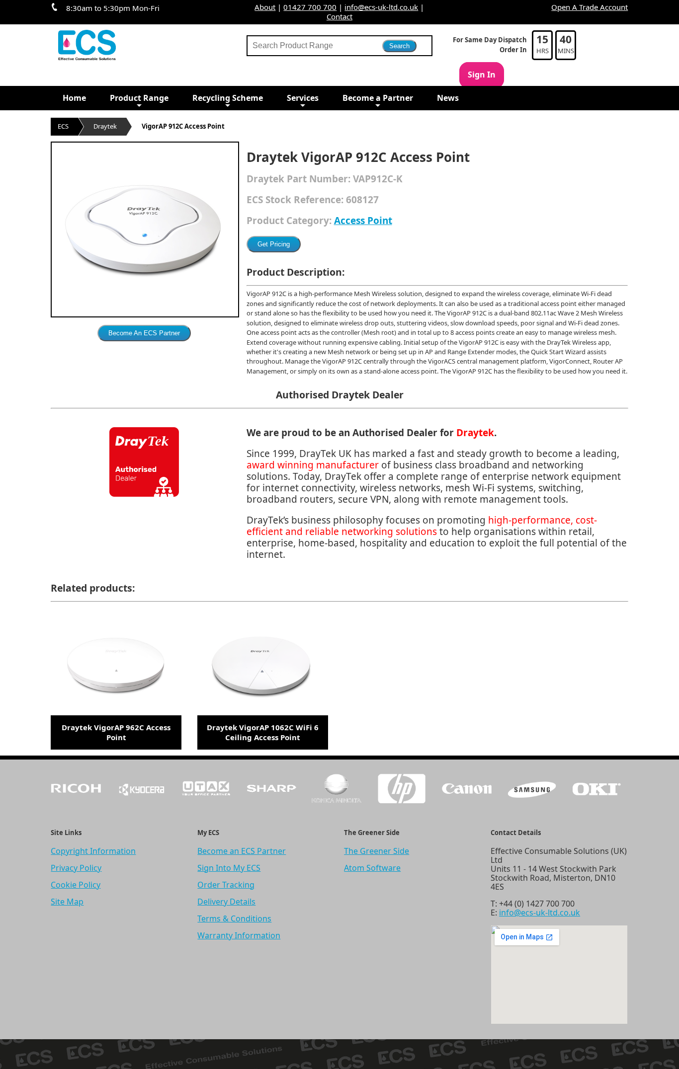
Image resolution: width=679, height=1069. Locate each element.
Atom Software (372, 867)
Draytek (105, 126)
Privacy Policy (76, 867)
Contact (339, 16)
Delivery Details (226, 901)
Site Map (67, 901)
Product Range (139, 97)
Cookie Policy (75, 884)
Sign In (482, 74)
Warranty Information (238, 935)
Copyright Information (93, 850)
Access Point (363, 220)
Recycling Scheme (227, 97)
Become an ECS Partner (241, 850)
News (448, 97)
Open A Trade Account (589, 7)
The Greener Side (376, 850)
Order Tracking (226, 884)
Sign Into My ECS (228, 867)
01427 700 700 (310, 7)
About (265, 7)
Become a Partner (377, 97)
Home (74, 97)
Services (303, 97)
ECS (63, 126)
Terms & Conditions (234, 918)
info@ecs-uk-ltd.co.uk (381, 7)
